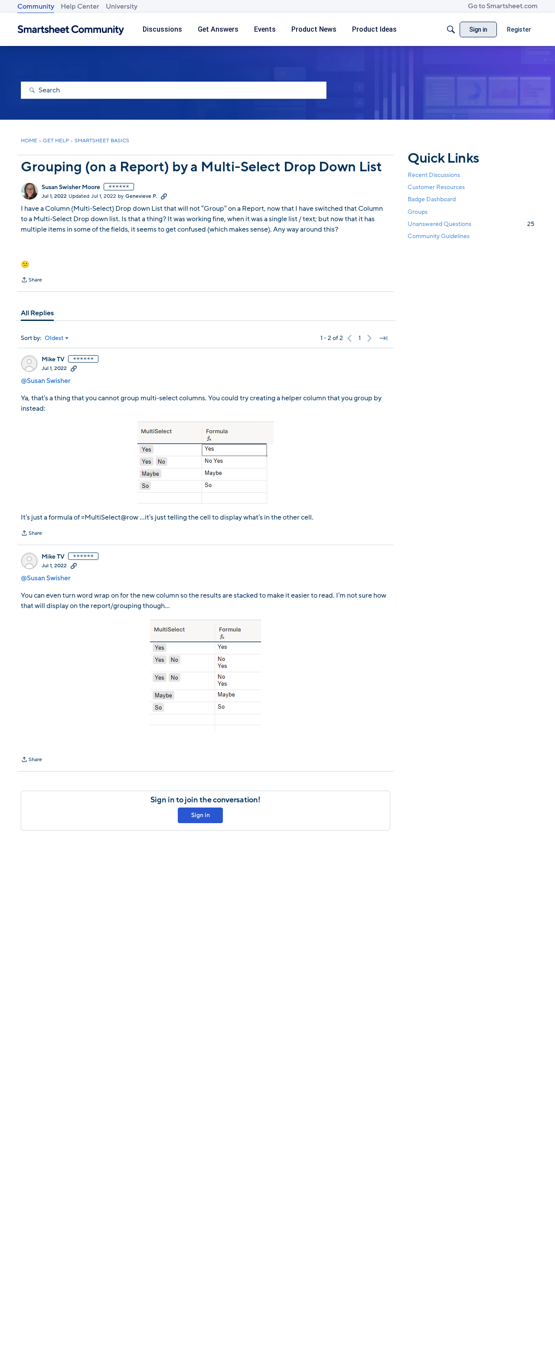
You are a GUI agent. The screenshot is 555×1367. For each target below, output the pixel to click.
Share (31, 280)
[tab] (37, 313)
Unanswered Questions (471, 223)
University (121, 6)
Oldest (54, 338)
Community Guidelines (439, 236)
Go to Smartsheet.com (503, 6)
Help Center (80, 6)
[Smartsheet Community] (70, 30)
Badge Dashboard (432, 199)
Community (35, 6)
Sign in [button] (200, 815)
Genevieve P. (141, 196)
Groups (418, 211)
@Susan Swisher (46, 381)
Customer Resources (436, 187)
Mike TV (53, 359)
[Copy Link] (164, 196)
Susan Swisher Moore (71, 187)
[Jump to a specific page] (383, 338)
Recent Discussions (434, 175)
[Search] (451, 29)
